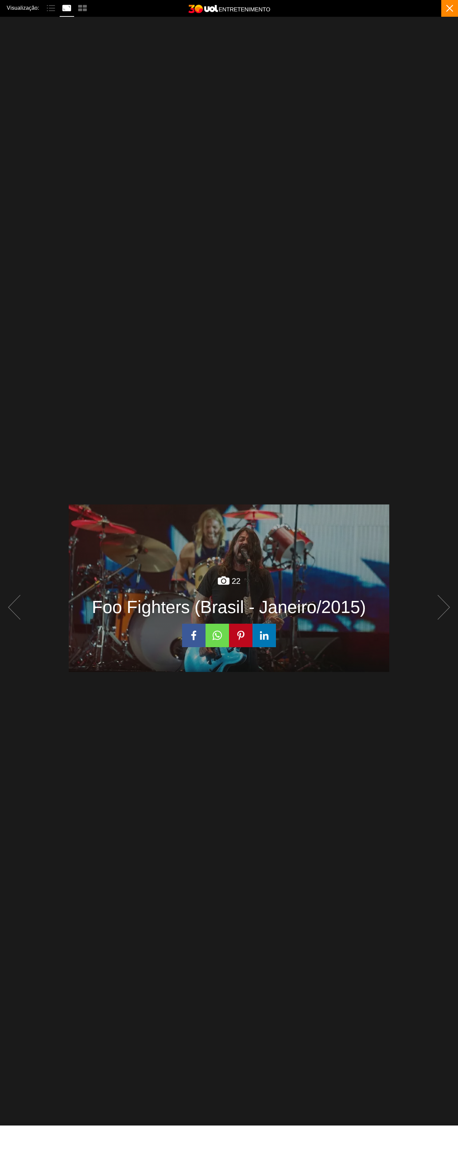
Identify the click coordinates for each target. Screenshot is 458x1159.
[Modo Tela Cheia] (67, 7)
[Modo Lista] (52, 7)
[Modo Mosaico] (82, 7)
